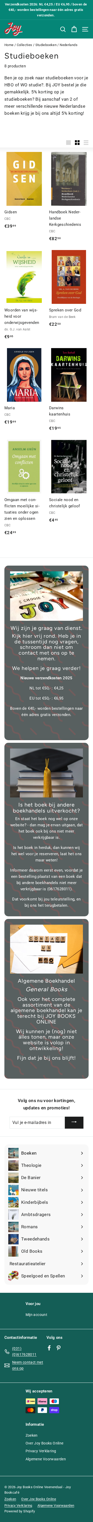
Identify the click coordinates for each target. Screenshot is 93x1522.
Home (9, 45)
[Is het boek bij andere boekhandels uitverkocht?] (46, 773)
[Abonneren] (74, 1123)
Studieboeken (46, 45)
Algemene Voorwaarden (46, 1459)
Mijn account (37, 1315)
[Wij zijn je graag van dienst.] (46, 596)
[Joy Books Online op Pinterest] (58, 1348)
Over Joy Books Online (45, 1443)
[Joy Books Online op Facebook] (49, 1348)
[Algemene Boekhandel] (46, 949)
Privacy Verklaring (41, 1451)
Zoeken (32, 1435)
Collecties (24, 45)
